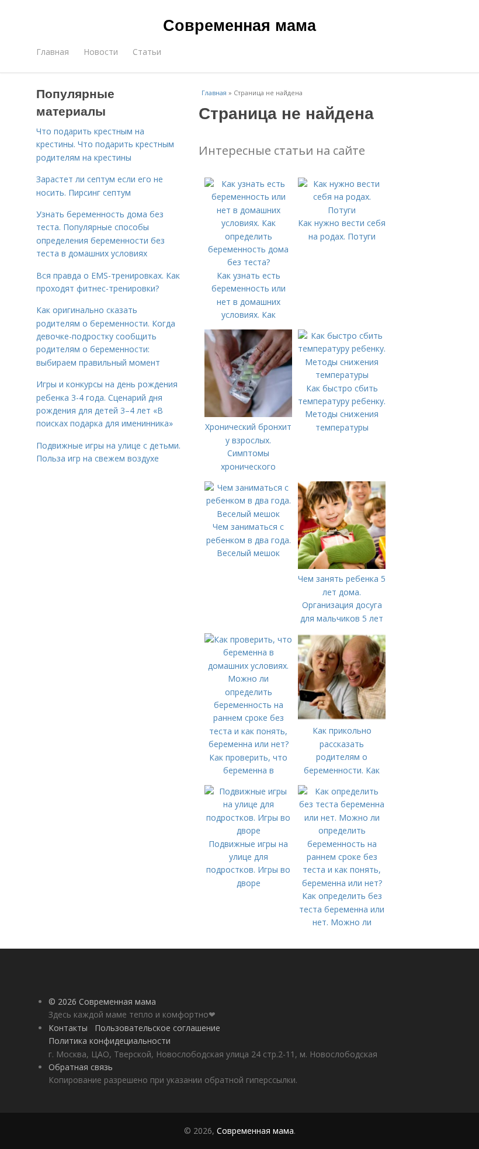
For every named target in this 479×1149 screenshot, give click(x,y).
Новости (101, 51)
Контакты (68, 1027)
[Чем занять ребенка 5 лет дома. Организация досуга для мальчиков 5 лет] (342, 565)
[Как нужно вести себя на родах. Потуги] (342, 210)
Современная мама (239, 24)
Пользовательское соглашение (157, 1027)
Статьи (147, 51)
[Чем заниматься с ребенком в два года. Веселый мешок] (248, 513)
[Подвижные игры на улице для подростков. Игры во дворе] (248, 830)
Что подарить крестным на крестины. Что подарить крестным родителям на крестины (105, 144)
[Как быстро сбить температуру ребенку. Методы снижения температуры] (342, 374)
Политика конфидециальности (109, 1040)
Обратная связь (80, 1066)
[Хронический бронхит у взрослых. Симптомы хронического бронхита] (248, 413)
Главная (52, 51)
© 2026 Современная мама (102, 1001)
